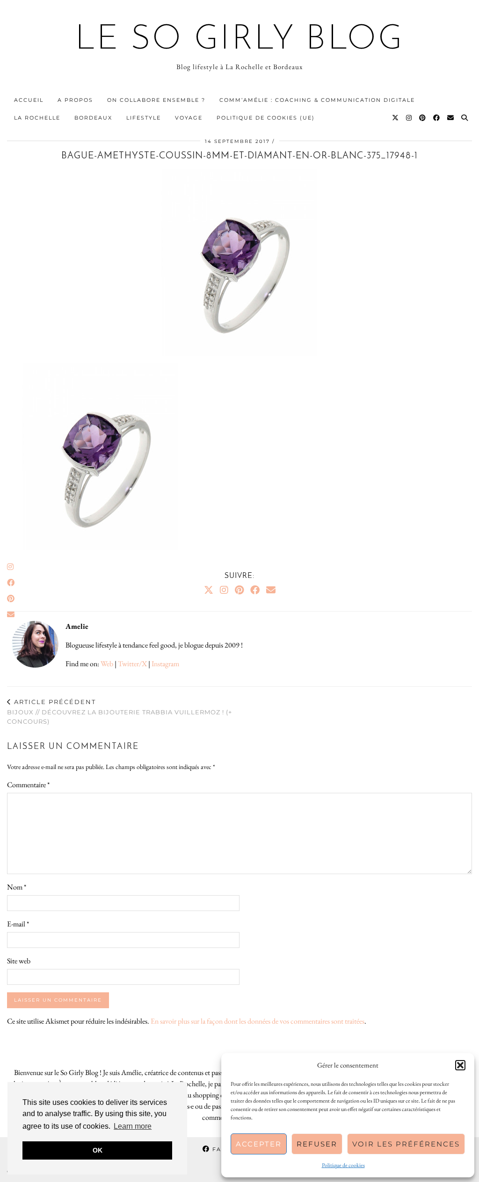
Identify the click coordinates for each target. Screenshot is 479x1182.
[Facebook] (437, 118)
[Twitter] (395, 118)
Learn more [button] (133, 1126)
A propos (75, 100)
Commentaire (28, 785)
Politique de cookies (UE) (266, 117)
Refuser (317, 1143)
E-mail (18, 924)
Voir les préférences (406, 1143)
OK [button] (97, 1150)
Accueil (29, 100)
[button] (460, 1065)
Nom (16, 887)
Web (107, 664)
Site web (18, 961)
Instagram (165, 664)
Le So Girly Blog (239, 40)
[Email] (451, 118)
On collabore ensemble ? (156, 100)
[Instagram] (409, 118)
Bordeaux (93, 117)
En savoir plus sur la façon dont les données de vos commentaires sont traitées (257, 1021)
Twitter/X (132, 664)
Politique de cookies (343, 1165)
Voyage (189, 117)
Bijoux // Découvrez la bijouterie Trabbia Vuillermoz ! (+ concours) (119, 711)
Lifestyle (143, 117)
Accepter (259, 1143)
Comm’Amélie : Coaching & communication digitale (317, 100)
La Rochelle (37, 117)
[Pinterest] (423, 118)
